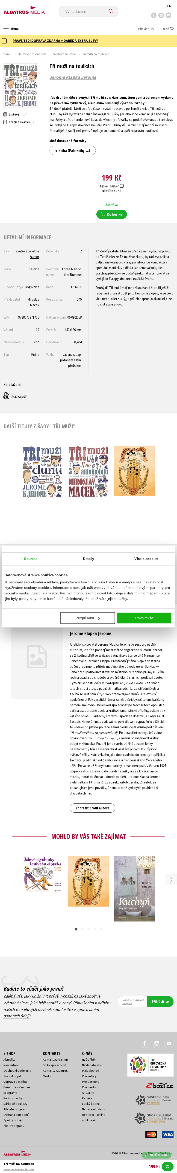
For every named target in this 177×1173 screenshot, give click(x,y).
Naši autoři (10, 1065)
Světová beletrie (64, 54)
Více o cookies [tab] (146, 559)
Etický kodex (91, 1104)
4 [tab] (95, 929)
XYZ (36, 342)
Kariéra (87, 1098)
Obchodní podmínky (17, 1070)
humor (34, 256)
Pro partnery (91, 1082)
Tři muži (76, 287)
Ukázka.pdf (15, 396)
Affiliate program (15, 1109)
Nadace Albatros (93, 1109)
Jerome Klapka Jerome (73, 77)
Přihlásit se (160, 1001)
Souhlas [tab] (30, 559)
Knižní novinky (13, 1098)
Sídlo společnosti (55, 1065)
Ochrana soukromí (16, 1115)
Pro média (89, 1087)
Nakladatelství (92, 1065)
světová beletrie (27, 251)
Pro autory (89, 1076)
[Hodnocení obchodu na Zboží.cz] (157, 1084)
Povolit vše (144, 618)
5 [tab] (101, 929)
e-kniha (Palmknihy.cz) (72, 150)
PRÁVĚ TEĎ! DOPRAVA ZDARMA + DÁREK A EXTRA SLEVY (55, 40)
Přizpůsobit (85, 618)
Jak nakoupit (12, 1076)
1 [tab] (76, 929)
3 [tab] (88, 929)
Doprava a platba (15, 1082)
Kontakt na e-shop (55, 1059)
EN (169, 6)
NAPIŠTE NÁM (159, 1155)
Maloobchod (90, 1070)
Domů (7, 54)
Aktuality (9, 1059)
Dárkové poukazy (15, 1104)
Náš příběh (89, 1059)
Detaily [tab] (88, 559)
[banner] (24, 8)
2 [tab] (82, 929)
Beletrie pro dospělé (32, 54)
